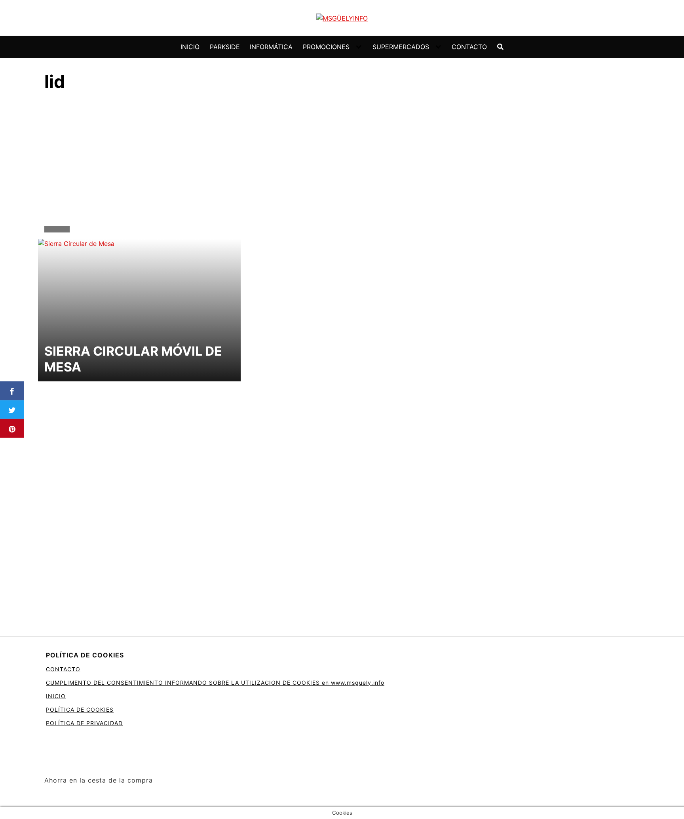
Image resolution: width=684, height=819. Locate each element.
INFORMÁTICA (271, 47)
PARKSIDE (225, 47)
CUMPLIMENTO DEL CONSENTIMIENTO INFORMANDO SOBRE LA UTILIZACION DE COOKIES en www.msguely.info (215, 682)
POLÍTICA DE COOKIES (80, 709)
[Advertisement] (342, 160)
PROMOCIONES (326, 47)
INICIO (190, 47)
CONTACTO (469, 47)
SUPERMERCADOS (400, 47)
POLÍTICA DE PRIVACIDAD (84, 723)
